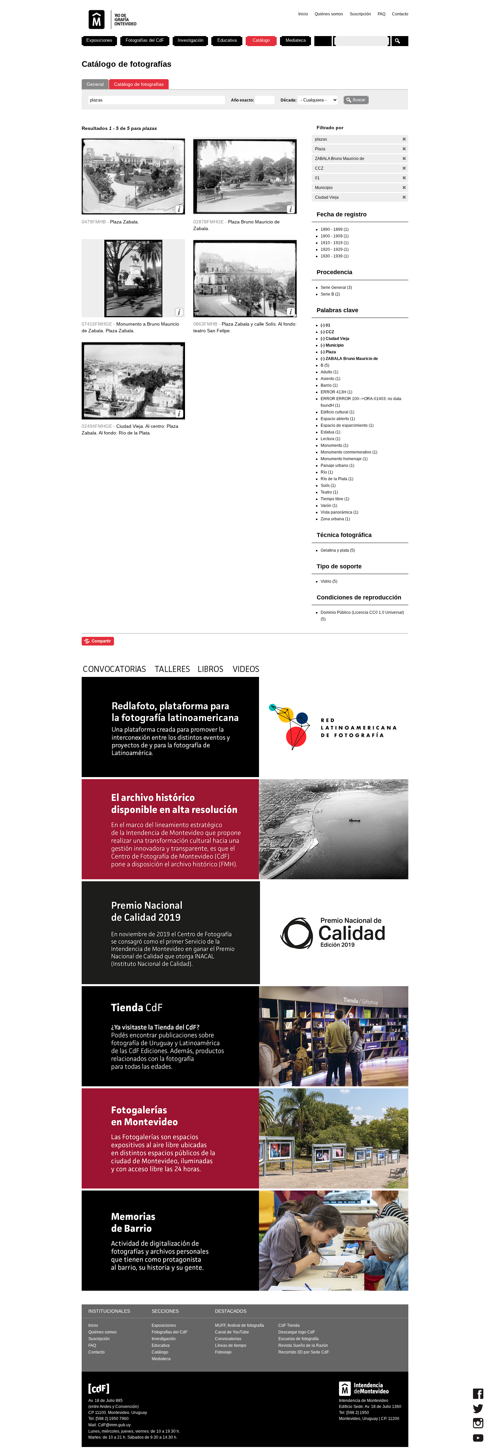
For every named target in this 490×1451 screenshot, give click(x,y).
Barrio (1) (329, 385)
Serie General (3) (336, 287)
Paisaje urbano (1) (337, 465)
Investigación (190, 40)
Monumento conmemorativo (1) (349, 452)
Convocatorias (228, 1338)
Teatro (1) (329, 492)
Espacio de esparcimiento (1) (347, 425)
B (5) (325, 365)
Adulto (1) (329, 372)
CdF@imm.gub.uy (114, 1425)
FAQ (381, 14)
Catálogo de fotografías (139, 84)
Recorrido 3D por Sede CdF (303, 1352)
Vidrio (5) (329, 581)
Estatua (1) (330, 432)
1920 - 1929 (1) (335, 249)
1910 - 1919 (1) (335, 242)
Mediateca (296, 40)
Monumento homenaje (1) (344, 459)
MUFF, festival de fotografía (239, 1325)
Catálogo (261, 40)
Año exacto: (243, 100)
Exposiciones (99, 40)
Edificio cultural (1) (337, 412)
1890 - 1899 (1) (335, 229)
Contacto (400, 14)
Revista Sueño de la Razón (303, 1345)
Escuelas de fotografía (298, 1338)
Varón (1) (329, 505)
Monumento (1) (334, 445)
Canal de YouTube (232, 1332)
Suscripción (360, 14)
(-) (404, 139)
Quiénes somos (329, 14)
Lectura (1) (330, 438)
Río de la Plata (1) (337, 479)
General (95, 84)
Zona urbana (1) (335, 519)
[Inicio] (169, 33)
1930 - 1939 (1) (335, 256)
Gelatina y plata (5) (338, 550)
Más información (179, 209)
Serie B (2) (330, 294)
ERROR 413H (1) (336, 392)
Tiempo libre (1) (335, 499)
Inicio (303, 14)
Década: (289, 100)
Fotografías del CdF (145, 40)
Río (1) (327, 472)
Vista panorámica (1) (339, 512)
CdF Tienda (289, 1325)
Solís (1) (328, 485)
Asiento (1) (330, 378)
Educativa (227, 40)
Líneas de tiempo (230, 1345)
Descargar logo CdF (296, 1332)
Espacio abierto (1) (338, 418)
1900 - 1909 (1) (335, 236)
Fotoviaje (223, 1352)
